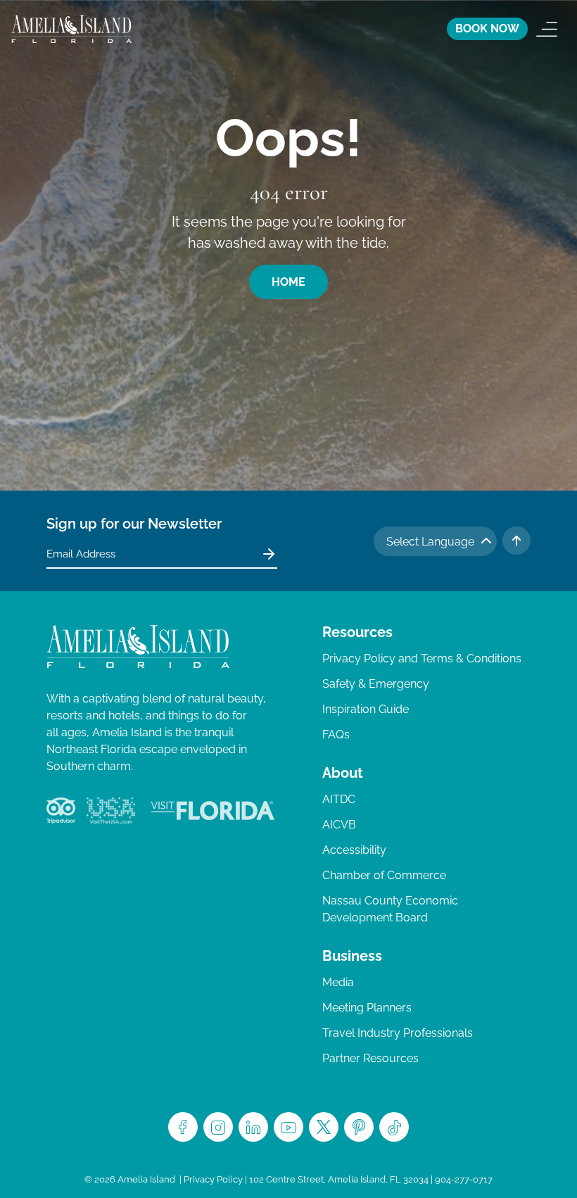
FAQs (336, 734)
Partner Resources (370, 1058)
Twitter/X (323, 1127)
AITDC (338, 799)
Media (338, 982)
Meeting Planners (367, 1007)
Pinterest (359, 1127)
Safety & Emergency (375, 684)
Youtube (288, 1127)
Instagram (218, 1127)
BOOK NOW (487, 28)
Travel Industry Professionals (397, 1033)
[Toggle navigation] (547, 28)
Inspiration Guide (365, 709)
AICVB (339, 824)
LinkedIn (253, 1127)
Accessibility (354, 850)
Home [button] (288, 282)
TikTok (394, 1127)
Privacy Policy (213, 1179)
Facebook (183, 1127)
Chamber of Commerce (384, 875)
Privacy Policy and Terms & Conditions (421, 658)
